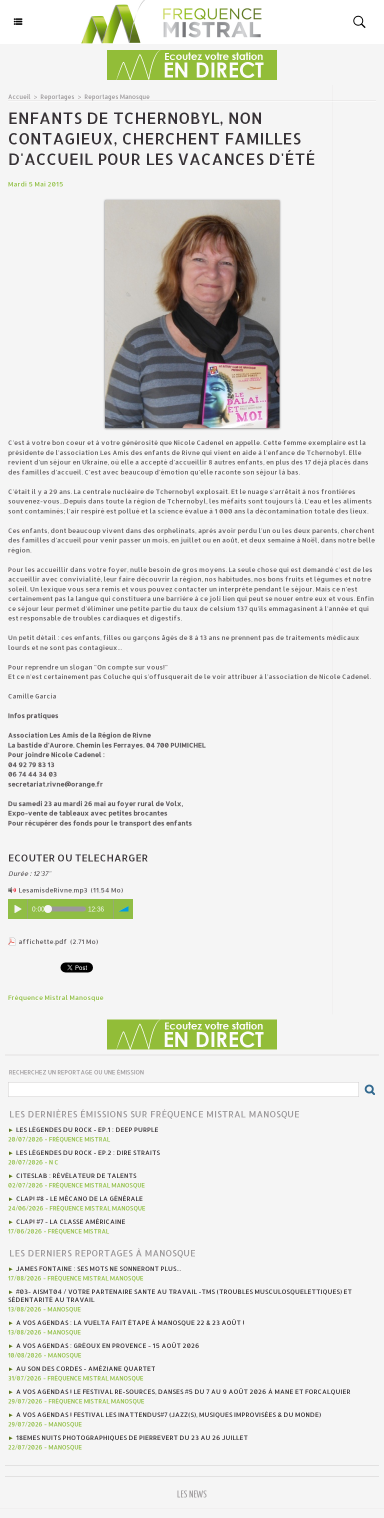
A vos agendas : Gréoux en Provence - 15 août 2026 (108, 1346)
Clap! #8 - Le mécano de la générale (79, 1198)
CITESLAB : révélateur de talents (76, 1176)
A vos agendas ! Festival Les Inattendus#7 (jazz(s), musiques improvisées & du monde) (168, 1414)
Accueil (19, 96)
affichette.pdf (42, 942)
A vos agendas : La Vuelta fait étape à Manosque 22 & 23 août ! (130, 1322)
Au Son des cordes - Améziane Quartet (86, 1368)
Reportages (57, 96)
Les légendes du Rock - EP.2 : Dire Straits (88, 1152)
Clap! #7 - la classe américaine (71, 1222)
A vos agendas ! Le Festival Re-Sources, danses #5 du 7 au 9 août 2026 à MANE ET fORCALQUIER (183, 1392)
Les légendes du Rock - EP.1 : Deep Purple (87, 1130)
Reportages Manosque (117, 96)
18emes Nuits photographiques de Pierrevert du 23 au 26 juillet (132, 1438)
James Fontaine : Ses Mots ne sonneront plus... (98, 1268)
